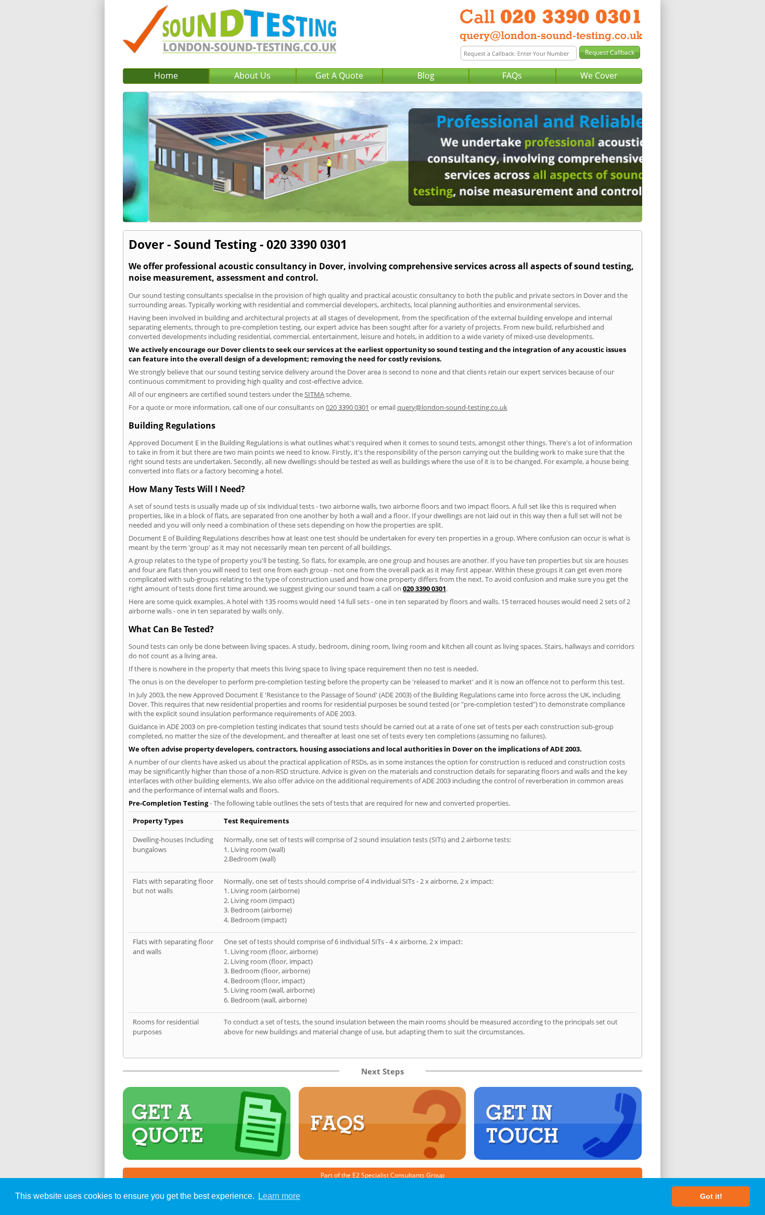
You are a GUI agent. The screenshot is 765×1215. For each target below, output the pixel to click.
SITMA (314, 394)
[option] (382, 157)
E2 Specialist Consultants (388, 1175)
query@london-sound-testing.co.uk (452, 407)
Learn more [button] (279, 1196)
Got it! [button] (711, 1196)
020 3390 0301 (347, 407)
